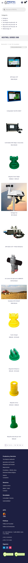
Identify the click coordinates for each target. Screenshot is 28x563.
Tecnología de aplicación (9, 22)
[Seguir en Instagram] (10, 547)
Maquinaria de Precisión (9, 26)
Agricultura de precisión (9, 24)
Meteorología (6, 28)
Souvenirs (5, 20)
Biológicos (5, 18)
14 (20, 445)
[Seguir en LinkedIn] (4, 547)
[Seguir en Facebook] (7, 547)
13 (17, 445)
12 (15, 445)
